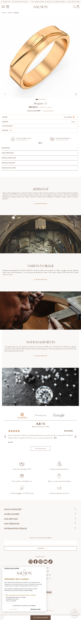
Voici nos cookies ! (11, 601)
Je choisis (13, 609)
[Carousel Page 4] (42, 99)
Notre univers (11, 514)
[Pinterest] (40, 562)
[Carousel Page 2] (39, 99)
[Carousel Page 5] (43, 99)
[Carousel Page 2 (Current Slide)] (40, 143)
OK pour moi (35, 609)
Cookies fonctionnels (12, 599)
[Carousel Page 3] (40, 99)
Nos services (11, 519)
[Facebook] (35, 562)
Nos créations (11, 523)
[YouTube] (45, 562)
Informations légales (15, 528)
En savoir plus (41, 204)
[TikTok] (50, 562)
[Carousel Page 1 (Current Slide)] (37, 99)
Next (75, 436)
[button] (74, 613)
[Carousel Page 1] (39, 143)
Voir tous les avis (40, 448)
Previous (5, 436)
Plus (55, 438)
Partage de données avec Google (16, 597)
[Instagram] (30, 562)
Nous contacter (12, 509)
